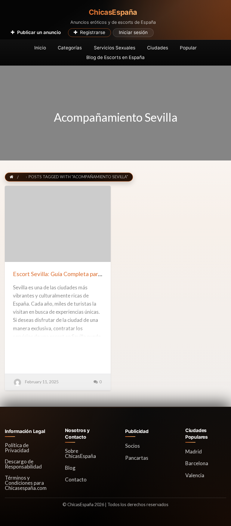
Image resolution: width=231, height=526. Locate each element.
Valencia (194, 475)
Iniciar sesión (133, 32)
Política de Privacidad (17, 447)
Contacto (76, 479)
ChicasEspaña (113, 12)
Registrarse (92, 32)
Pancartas (136, 458)
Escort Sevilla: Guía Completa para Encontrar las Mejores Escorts (96, 273)
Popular (188, 48)
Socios (132, 446)
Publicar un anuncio (39, 32)
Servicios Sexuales (114, 48)
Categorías (70, 48)
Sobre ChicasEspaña (80, 453)
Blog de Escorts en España (115, 57)
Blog (70, 468)
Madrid (193, 451)
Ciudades (157, 48)
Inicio (40, 48)
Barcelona (196, 463)
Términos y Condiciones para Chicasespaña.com (26, 483)
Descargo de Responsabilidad (23, 464)
